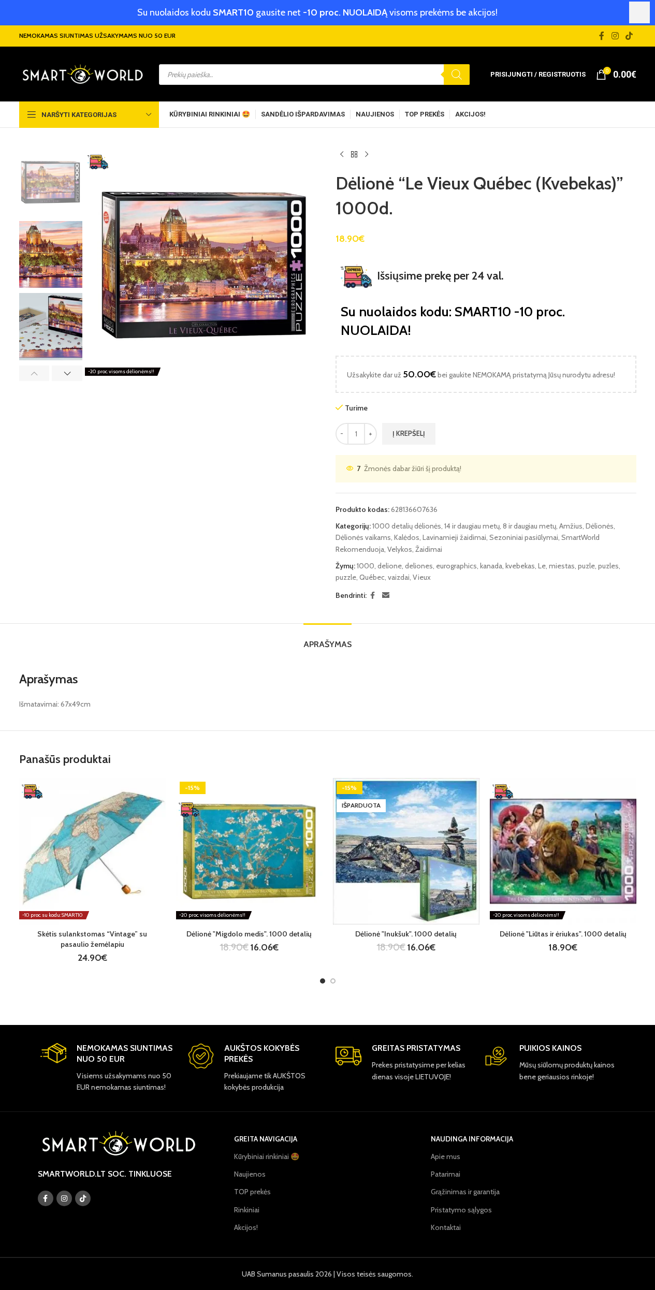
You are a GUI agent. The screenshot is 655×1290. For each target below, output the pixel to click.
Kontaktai (446, 1227)
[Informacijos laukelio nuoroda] (106, 1068)
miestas (562, 565)
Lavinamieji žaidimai (454, 537)
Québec (372, 577)
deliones (419, 565)
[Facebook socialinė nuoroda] (601, 36)
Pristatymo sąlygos (461, 1209)
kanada (491, 565)
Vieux (422, 577)
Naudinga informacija (472, 1139)
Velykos (399, 549)
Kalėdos (406, 537)
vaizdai (399, 577)
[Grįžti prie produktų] (354, 155)
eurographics (456, 565)
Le (542, 565)
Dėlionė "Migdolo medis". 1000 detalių (249, 934)
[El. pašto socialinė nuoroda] (385, 596)
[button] (34, 373)
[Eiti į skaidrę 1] (322, 981)
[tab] (327, 639)
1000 (365, 565)
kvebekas (520, 565)
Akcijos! (246, 1227)
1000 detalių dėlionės (406, 526)
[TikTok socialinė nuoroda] (629, 36)
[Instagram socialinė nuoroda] (615, 36)
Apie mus (445, 1156)
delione (389, 565)
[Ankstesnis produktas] (342, 155)
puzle (586, 565)
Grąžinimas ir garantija (465, 1191)
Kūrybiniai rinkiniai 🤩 (266, 1156)
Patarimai (445, 1174)
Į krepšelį (408, 433)
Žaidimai (428, 549)
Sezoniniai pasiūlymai (523, 537)
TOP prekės (252, 1191)
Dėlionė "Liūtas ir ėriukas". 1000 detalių (563, 934)
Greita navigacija (265, 1139)
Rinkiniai (246, 1209)
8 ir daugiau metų (529, 526)
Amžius (571, 526)
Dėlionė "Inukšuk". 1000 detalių (406, 934)
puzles (608, 565)
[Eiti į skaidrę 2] (333, 981)
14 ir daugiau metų (472, 526)
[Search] (457, 74)
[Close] (639, 12)
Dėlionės (600, 526)
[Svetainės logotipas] (82, 73)
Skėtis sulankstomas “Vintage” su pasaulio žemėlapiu (92, 939)
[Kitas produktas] (366, 155)
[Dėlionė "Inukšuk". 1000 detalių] (406, 851)
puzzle (346, 577)
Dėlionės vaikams (363, 537)
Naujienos (250, 1174)
